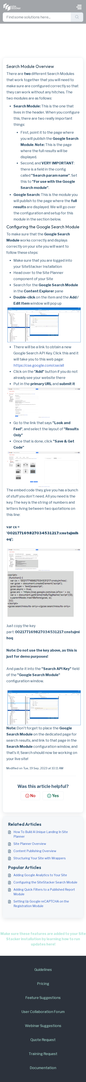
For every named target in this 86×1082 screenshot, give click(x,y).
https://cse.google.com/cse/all (38, 365)
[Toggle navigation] (79, 7)
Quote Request (43, 1040)
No (33, 795)
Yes (55, 795)
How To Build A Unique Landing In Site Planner (40, 834)
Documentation (43, 1068)
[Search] (77, 17)
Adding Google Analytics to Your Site (40, 875)
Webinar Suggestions (43, 1026)
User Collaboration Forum (43, 1012)
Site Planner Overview (29, 844)
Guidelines (43, 970)
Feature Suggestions (43, 998)
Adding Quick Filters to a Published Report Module (44, 892)
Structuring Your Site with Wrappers (39, 858)
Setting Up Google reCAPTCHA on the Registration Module (41, 903)
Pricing (43, 984)
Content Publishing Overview (34, 851)
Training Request (43, 1054)
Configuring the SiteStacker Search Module (45, 882)
